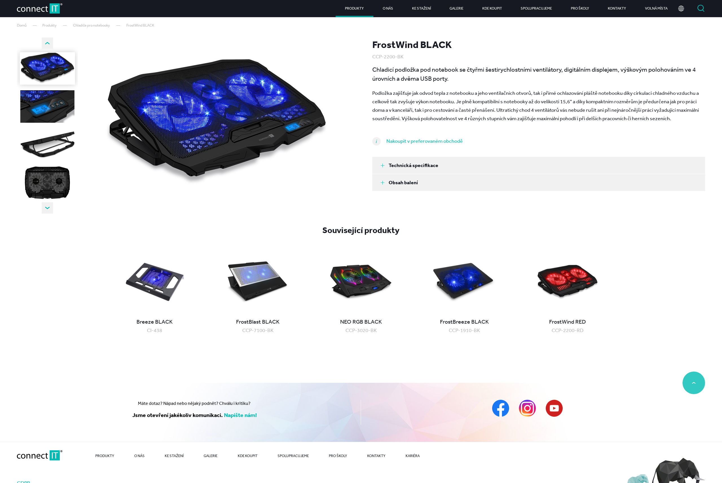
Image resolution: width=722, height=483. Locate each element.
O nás (388, 8)
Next (47, 208)
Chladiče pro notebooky (91, 25)
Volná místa (656, 8)
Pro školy (580, 8)
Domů (22, 25)
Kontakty (617, 8)
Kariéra (413, 455)
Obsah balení (403, 182)
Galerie (456, 8)
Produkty (354, 8)
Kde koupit (492, 8)
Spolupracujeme (536, 8)
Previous (47, 43)
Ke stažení (421, 8)
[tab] (538, 165)
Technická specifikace (413, 165)
